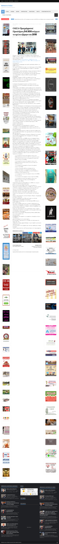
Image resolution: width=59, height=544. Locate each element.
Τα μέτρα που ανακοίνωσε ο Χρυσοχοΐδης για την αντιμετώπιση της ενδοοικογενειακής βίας (12, 503)
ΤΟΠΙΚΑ (7, 11)
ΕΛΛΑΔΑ (12, 11)
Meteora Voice (6, 6)
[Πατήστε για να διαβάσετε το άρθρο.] (50, 386)
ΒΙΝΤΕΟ (38, 11)
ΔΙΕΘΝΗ (17, 11)
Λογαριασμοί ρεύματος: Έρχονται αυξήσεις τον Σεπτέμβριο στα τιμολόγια (27, 239)
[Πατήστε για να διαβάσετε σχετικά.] (6, 53)
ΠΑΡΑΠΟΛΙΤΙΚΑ (24, 11)
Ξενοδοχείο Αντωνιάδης (5, 478)
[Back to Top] (57, 542)
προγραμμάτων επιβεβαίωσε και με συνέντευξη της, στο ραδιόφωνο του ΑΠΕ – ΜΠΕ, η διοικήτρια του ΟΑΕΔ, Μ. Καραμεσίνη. (26, 60)
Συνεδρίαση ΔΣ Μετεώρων (10, 494)
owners (20, 542)
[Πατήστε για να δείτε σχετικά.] (6, 341)
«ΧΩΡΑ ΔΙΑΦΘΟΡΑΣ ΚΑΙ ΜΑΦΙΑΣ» (51, 520)
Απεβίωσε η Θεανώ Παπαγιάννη (11, 488)
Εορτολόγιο (29, 527)
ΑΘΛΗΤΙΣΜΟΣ (32, 11)
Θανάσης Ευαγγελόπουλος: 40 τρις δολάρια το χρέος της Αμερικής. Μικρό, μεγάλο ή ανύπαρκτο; (12, 532)
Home (14, 23)
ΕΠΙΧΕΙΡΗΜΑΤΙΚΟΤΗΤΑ (46, 11)
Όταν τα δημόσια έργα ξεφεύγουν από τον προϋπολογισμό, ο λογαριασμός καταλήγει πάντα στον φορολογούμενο (36, 238)
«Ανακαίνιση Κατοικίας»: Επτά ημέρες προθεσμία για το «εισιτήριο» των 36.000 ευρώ (17, 239)
